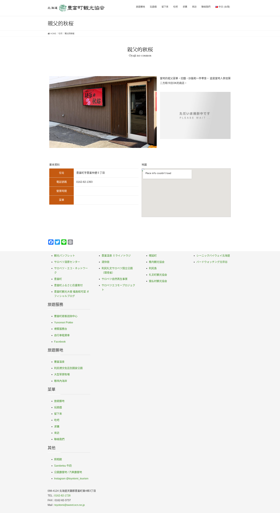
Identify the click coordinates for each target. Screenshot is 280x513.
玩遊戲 (58, 407)
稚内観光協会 (156, 262)
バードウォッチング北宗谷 (212, 262)
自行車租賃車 (62, 335)
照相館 (58, 459)
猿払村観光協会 (158, 281)
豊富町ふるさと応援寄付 (68, 285)
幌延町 (153, 255)
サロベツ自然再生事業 (115, 279)
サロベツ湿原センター (67, 262)
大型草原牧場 (62, 374)
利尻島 (153, 268)
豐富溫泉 (59, 361)
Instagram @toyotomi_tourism (71, 478)
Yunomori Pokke (63, 322)
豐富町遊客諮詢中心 (65, 316)
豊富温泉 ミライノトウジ (116, 255)
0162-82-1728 (62, 495)
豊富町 (58, 279)
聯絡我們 (59, 439)
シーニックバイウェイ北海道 (213, 255)
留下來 (58, 413)
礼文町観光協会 (158, 274)
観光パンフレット (64, 255)
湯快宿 (105, 262)
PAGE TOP (270, 495)
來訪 (56, 433)
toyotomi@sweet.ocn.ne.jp (69, 505)
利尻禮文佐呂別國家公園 (68, 368)
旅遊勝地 (59, 401)
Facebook (60, 341)
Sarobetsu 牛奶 (63, 465)
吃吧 (56, 420)
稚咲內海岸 (60, 381)
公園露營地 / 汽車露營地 (68, 472)
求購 (56, 426)
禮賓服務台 (60, 328)
